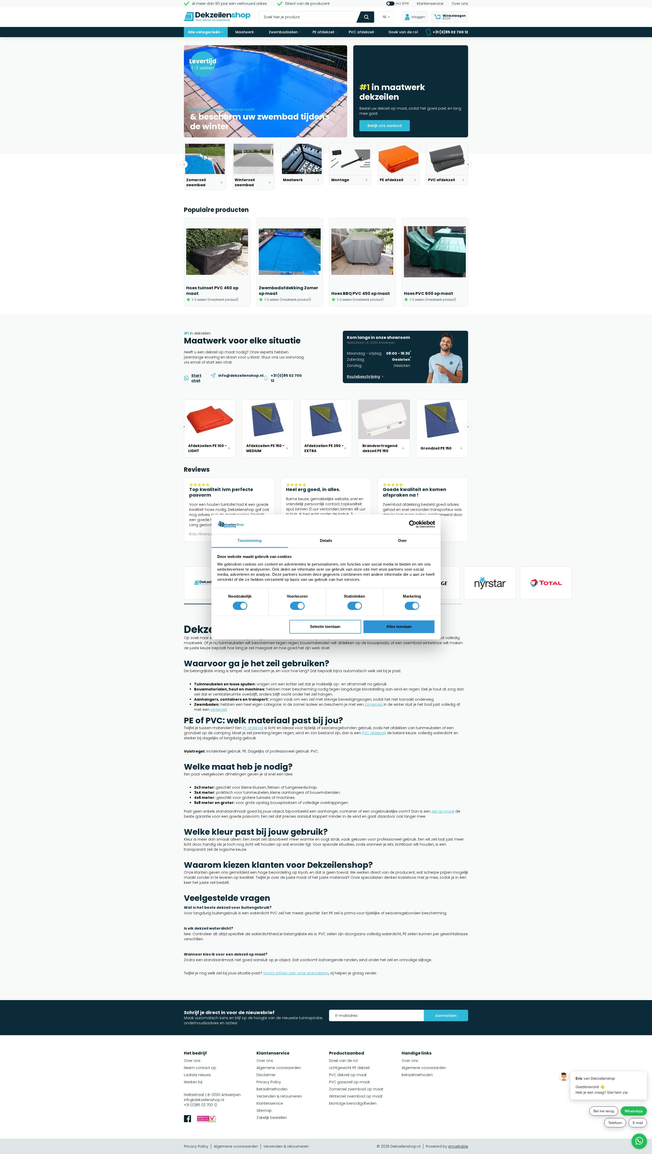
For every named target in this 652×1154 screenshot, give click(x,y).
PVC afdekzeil (361, 32)
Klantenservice (430, 3)
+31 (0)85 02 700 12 (450, 32)
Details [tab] (326, 540)
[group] (205, 166)
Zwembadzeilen (283, 32)
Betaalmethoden (272, 1089)
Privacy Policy (268, 1082)
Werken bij (193, 1082)
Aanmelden (446, 1015)
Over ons (460, 3)
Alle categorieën (204, 32)
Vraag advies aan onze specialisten (296, 973)
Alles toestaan (399, 626)
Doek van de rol (403, 32)
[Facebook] (187, 1119)
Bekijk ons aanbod (385, 125)
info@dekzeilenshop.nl (204, 1099)
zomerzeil (373, 704)
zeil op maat (442, 811)
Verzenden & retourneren (279, 1096)
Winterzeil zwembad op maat (356, 1096)
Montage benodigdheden (352, 1103)
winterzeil (218, 709)
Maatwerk (244, 32)
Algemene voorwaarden (278, 1067)
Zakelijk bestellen (271, 1117)
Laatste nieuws (197, 1074)
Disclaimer (266, 1074)
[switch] (297, 606)
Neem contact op (200, 1067)
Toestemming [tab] (249, 540)
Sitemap (264, 1110)
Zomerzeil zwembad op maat (356, 1089)
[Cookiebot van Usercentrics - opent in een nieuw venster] (412, 524)
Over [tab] (402, 540)
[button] (184, 164)
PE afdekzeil (323, 32)
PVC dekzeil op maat (348, 1074)
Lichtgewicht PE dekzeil (349, 1067)
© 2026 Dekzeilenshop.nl (398, 1146)
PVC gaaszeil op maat (349, 1082)
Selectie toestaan (325, 626)
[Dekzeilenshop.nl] (217, 17)
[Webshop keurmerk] (206, 1119)
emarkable (458, 1146)
